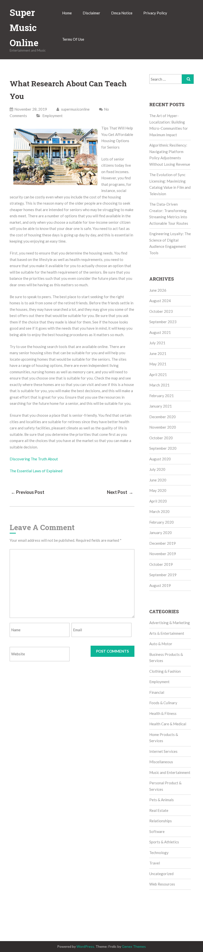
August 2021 (160, 332)
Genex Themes (134, 946)
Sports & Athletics (164, 842)
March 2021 (159, 385)
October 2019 (161, 564)
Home (67, 13)
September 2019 (163, 574)
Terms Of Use (73, 39)
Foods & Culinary (163, 702)
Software (157, 831)
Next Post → (120, 492)
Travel (154, 863)
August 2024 (160, 300)
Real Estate (158, 810)
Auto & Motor (160, 643)
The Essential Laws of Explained (36, 471)
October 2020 (161, 438)
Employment (52, 115)
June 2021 (157, 353)
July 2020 (157, 469)
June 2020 (157, 480)
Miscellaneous (161, 762)
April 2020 (158, 501)
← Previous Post (27, 492)
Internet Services (163, 751)
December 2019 (162, 543)
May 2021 (157, 364)
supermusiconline (75, 109)
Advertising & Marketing (169, 622)
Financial (156, 692)
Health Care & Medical (167, 724)
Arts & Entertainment (166, 633)
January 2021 (160, 406)
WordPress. (85, 946)
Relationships (160, 821)
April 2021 (158, 374)
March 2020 (159, 511)
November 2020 (162, 427)
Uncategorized (161, 873)
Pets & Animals (161, 799)
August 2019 (160, 585)
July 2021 (157, 343)
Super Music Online (24, 27)
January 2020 (160, 532)
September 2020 (163, 448)
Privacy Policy (155, 13)
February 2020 (161, 522)
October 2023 (161, 311)
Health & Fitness (163, 713)
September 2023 (163, 321)
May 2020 (157, 490)
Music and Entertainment (169, 772)
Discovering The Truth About (34, 459)
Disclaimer (91, 13)
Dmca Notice (121, 13)
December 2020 (162, 416)
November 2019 (162, 553)
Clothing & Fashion (165, 671)
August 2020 (160, 459)
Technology (159, 852)
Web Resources (162, 884)
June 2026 (157, 290)
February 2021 (161, 395)
